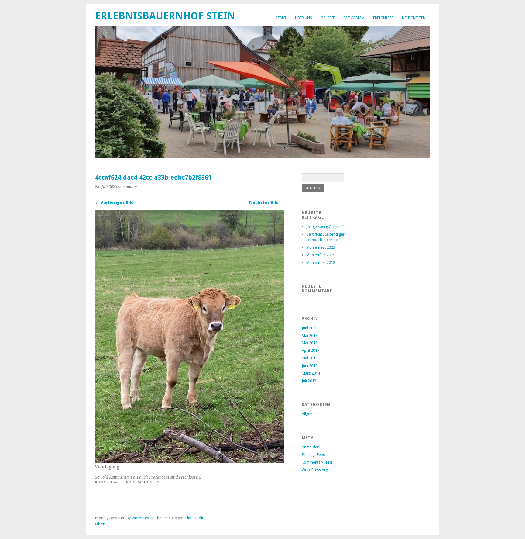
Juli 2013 (309, 380)
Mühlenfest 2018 (320, 262)
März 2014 (311, 373)
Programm (354, 18)
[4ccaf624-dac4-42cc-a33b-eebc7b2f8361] (189, 461)
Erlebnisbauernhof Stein (165, 16)
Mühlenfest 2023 (320, 247)
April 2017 (310, 350)
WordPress (141, 518)
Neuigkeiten (414, 18)
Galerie (328, 18)
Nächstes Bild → (266, 202)
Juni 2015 (309, 365)
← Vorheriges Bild (114, 202)
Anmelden (310, 447)
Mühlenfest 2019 (320, 255)
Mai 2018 (309, 342)
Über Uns (303, 18)
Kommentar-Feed (317, 462)
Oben (100, 524)
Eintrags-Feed (313, 454)
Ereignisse (383, 18)
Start (281, 18)
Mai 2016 (309, 358)
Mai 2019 (309, 335)
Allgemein (310, 414)
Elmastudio (194, 518)
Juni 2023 (309, 328)
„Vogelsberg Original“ (325, 226)
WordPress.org (315, 470)
